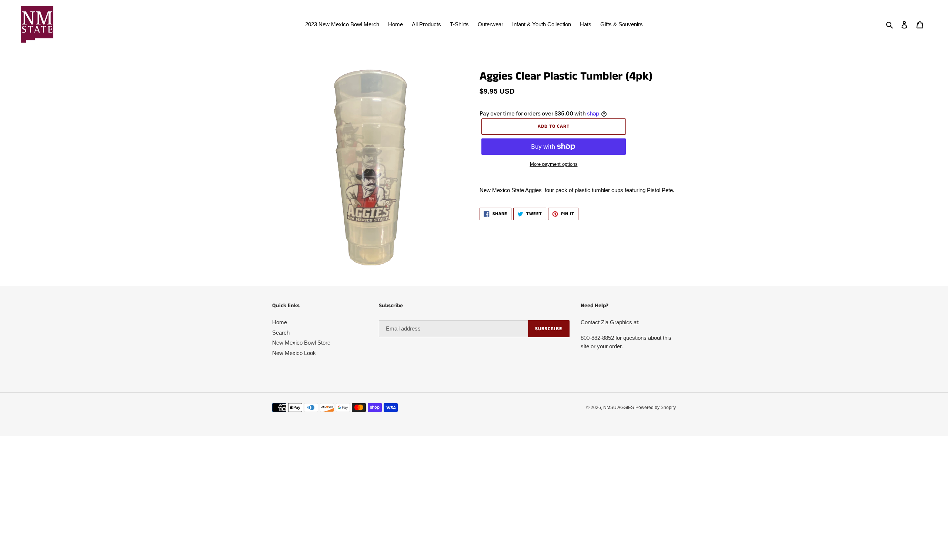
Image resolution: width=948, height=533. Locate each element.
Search (281, 332)
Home (279, 322)
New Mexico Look (294, 353)
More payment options (554, 164)
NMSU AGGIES (618, 407)
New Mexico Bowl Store (301, 342)
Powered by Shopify (655, 407)
